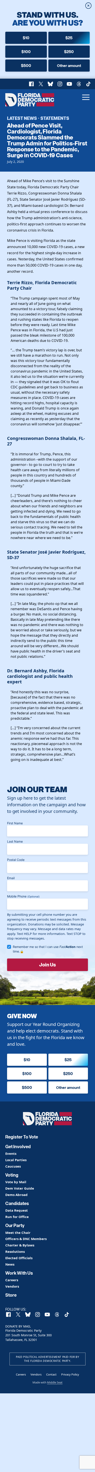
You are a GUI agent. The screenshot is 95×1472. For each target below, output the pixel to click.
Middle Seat (55, 1382)
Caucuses (13, 1166)
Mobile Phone (23, 896)
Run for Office (17, 1217)
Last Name (15, 841)
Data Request (16, 1210)
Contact (51, 1374)
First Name (15, 823)
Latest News (22, 118)
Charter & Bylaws (19, 1245)
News (9, 1264)
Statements (54, 118)
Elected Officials (18, 1258)
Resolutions (15, 1252)
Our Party (15, 1225)
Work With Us (19, 1273)
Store (11, 1295)
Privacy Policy (70, 1374)
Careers (11, 1280)
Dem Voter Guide (19, 1188)
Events (10, 1153)
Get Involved (18, 1146)
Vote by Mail (15, 1182)
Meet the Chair (17, 1233)
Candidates (17, 1203)
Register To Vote (21, 1137)
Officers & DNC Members (26, 1239)
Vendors (12, 1286)
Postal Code (16, 860)
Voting (11, 1175)
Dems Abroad (16, 1195)
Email (11, 878)
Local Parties (16, 1160)
